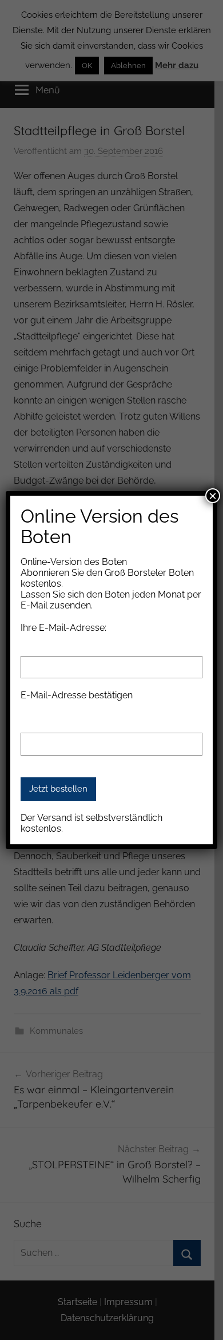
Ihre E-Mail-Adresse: (63, 627)
